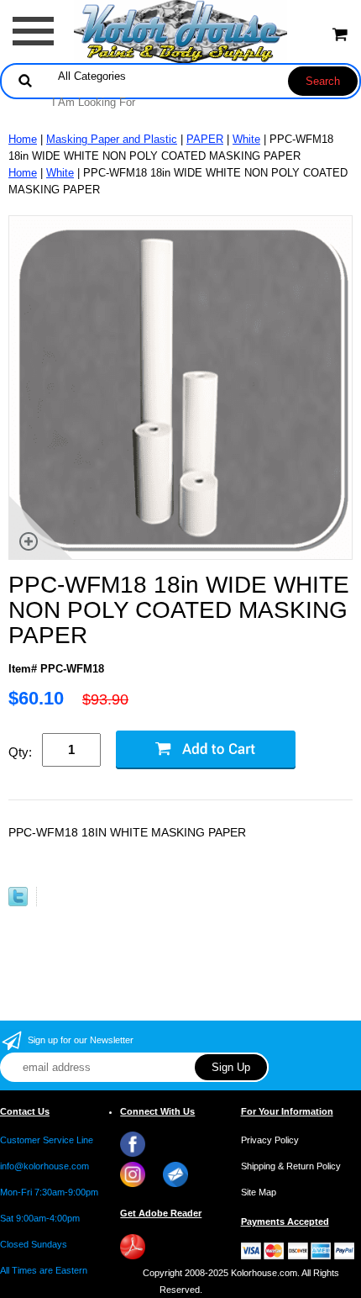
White (246, 139)
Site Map (258, 1192)
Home (22, 139)
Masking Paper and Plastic (111, 139)
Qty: (20, 752)
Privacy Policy (270, 1140)
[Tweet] (18, 902)
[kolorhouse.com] (181, 30)
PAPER (204, 139)
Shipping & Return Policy (291, 1166)
